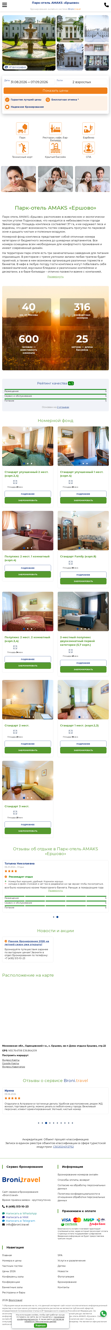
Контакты (64, 1287)
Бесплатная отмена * (65, 99)
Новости (63, 1271)
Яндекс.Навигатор (13, 1066)
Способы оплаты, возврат (74, 1180)
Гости (60, 80)
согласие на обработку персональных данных (44, 1320)
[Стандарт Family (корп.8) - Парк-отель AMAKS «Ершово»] (83, 530)
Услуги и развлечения (72, 1260)
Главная (7, 1255)
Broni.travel (15, 1300)
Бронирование (67, 1282)
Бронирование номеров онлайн (78, 1174)
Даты (7, 80)
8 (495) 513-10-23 (17, 1206)
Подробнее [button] (28, 494)
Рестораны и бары (13, 1292)
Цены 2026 (9, 1271)
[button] (24, 464)
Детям (62, 1266)
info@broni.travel (17, 1224)
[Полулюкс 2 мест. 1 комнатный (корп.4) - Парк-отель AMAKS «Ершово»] (27, 530)
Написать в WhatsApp (21, 1213)
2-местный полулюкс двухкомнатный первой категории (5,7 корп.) (77, 641)
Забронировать (27, 500)
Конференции (11, 1282)
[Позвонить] (106, 5)
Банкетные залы (12, 1287)
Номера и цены (12, 1260)
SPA (60, 1255)
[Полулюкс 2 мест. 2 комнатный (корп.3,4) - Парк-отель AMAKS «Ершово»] (27, 611)
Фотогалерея (66, 1276)
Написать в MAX (17, 1217)
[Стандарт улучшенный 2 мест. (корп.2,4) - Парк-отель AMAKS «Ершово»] (27, 446)
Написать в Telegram (20, 1220)
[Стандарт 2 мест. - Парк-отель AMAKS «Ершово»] (27, 699)
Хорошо (40, 1325)
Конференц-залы (13, 1276)
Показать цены (55, 91)
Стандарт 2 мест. (17, 725)
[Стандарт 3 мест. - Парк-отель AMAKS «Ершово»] (27, 780)
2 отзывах (63, 407)
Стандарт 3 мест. (17, 806)
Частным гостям (12, 1266)
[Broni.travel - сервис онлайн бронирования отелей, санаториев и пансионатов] (21, 1179)
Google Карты (10, 1063)
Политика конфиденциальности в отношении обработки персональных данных (81, 1197)
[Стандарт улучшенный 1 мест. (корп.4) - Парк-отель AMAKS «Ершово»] (83, 446)
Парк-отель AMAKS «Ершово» (55, 2)
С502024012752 (63, 1146)
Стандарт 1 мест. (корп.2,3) (79, 725)
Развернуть (55, 276)
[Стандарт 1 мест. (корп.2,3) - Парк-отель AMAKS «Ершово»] (83, 699)
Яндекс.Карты (11, 1060)
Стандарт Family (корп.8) (78, 556)
